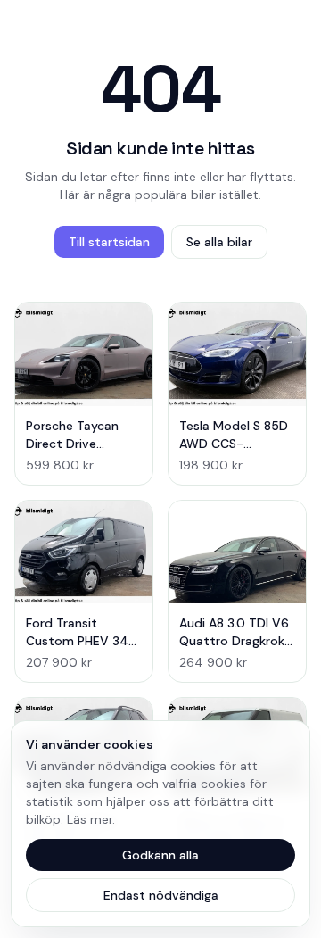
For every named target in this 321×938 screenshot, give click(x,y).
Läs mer (89, 819)
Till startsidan (109, 242)
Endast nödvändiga (160, 895)
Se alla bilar (219, 242)
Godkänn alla (160, 855)
